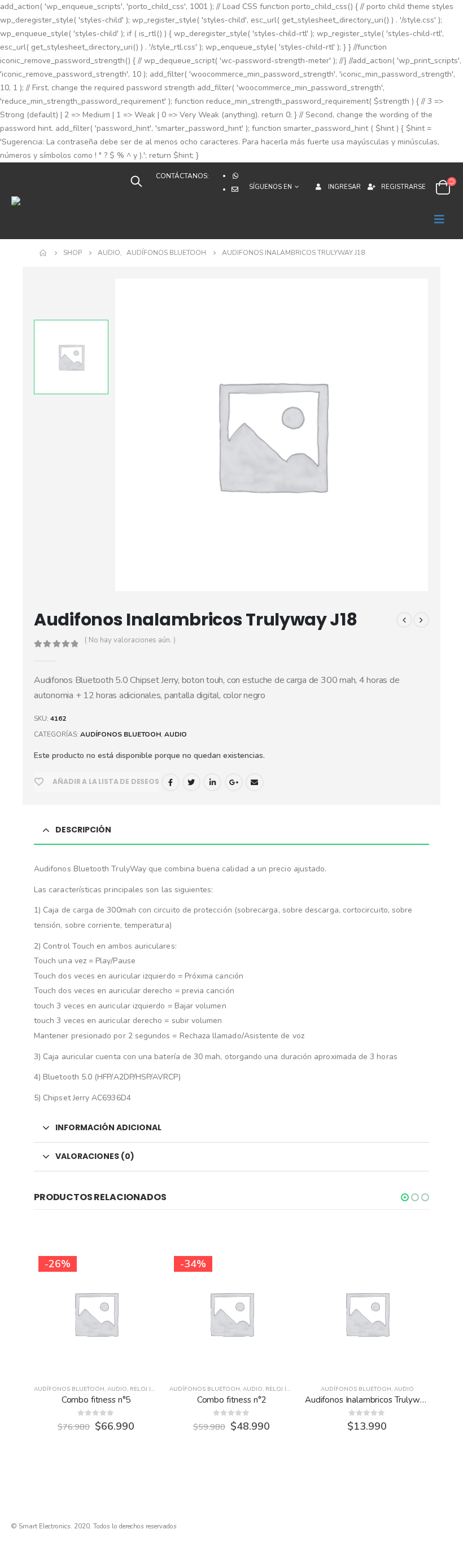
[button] (405, 1197)
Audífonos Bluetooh (120, 734)
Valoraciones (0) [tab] (94, 1156)
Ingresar (344, 187)
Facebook (170, 782)
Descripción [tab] (83, 829)
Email (255, 782)
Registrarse (403, 187)
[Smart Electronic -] (45, 200)
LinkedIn (212, 782)
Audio (175, 734)
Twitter (191, 782)
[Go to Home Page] (43, 252)
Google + (234, 782)
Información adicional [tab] (108, 1127)
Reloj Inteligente (157, 1389)
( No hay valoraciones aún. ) (130, 640)
